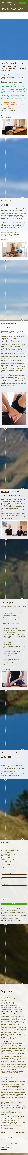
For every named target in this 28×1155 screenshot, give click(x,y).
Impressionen (16, 200)
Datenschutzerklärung (12, 987)
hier (11, 8)
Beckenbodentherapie (11, 323)
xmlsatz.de (4, 1149)
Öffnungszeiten (8, 200)
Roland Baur (13, 491)
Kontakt (3, 842)
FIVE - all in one (16, 752)
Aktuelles (3, 752)
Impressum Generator (11, 1131)
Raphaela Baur (20, 491)
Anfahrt (7, 842)
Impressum (3, 987)
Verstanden (22, 2)
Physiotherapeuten (5, 491)
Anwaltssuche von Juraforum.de (11, 1132)
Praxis (2, 200)
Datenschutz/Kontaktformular (13, 920)
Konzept (3, 323)
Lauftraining (9, 752)
